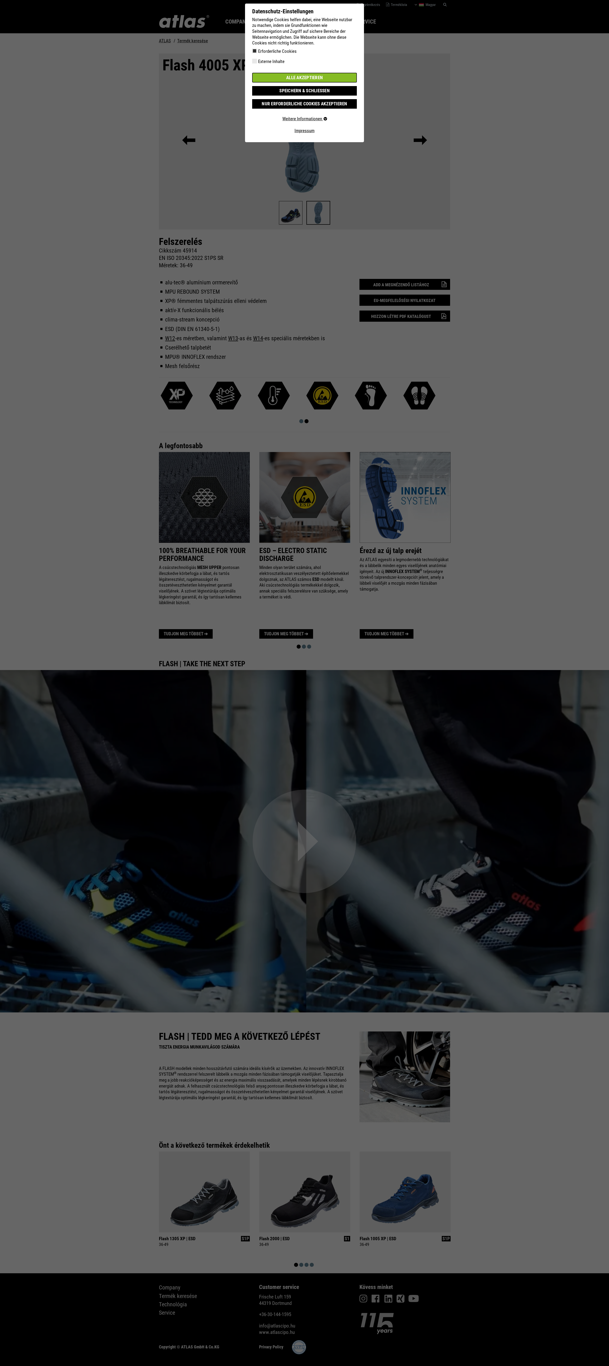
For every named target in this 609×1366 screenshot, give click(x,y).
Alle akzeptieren (304, 77)
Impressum (304, 130)
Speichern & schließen (304, 90)
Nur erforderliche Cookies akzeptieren (304, 104)
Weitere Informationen (302, 119)
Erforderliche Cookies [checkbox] (277, 51)
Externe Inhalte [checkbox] (271, 61)
